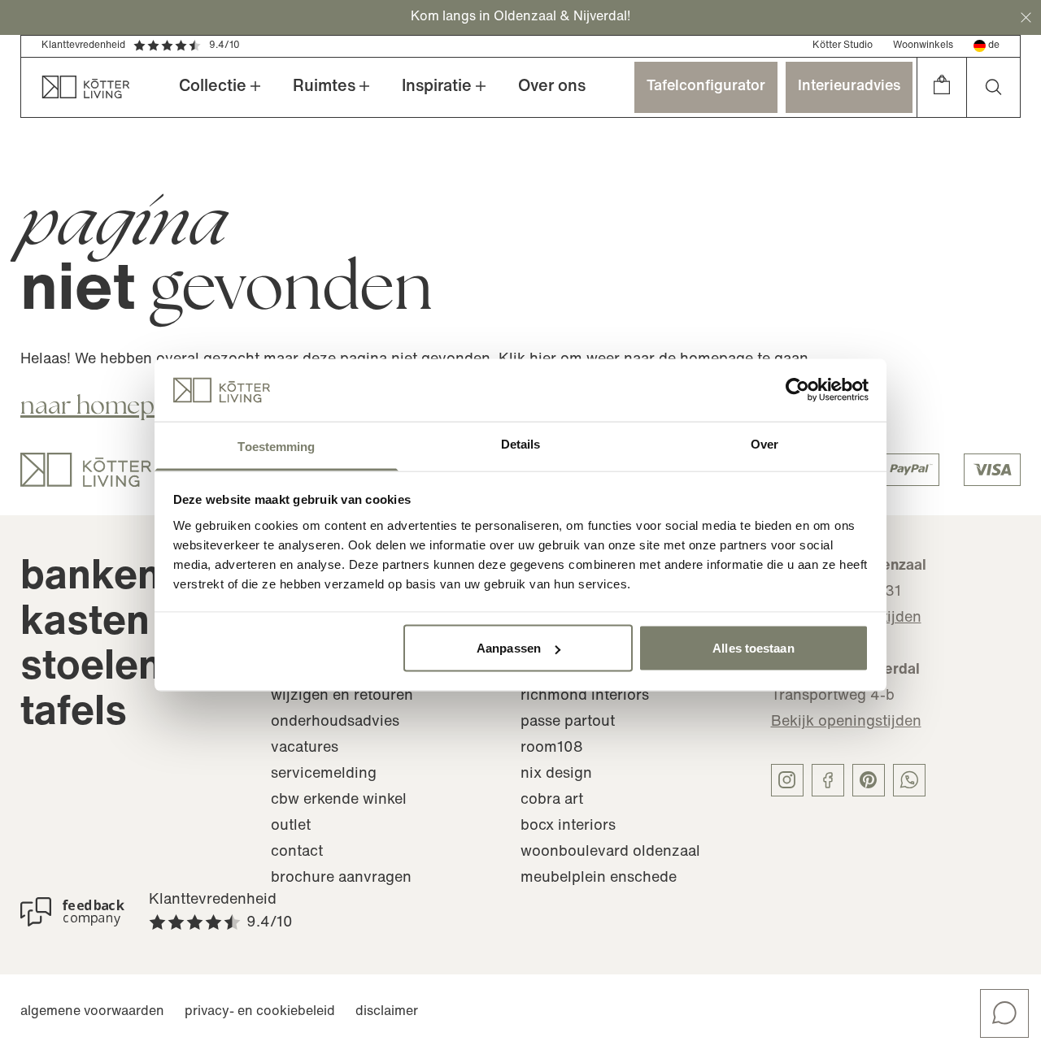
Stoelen (91, 668)
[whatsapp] (909, 780)
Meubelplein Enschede (598, 878)
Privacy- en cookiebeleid (260, 1011)
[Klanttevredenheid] (72, 911)
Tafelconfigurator (706, 87)
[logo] (85, 470)
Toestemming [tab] (276, 446)
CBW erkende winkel (339, 800)
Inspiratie (437, 87)
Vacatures (304, 748)
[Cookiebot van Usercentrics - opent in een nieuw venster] (797, 390)
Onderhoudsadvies (335, 722)
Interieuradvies (849, 87)
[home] (75, 87)
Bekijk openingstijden (846, 722)
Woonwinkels (923, 45)
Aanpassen (509, 648)
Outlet (291, 826)
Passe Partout (567, 722)
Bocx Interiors (568, 826)
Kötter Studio (842, 45)
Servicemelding (324, 774)
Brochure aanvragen (341, 878)
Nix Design (556, 774)
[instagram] (787, 780)
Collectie (212, 87)
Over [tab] (764, 443)
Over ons (552, 87)
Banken (90, 578)
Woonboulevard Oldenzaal (610, 852)
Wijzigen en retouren (342, 696)
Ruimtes (324, 87)
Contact (297, 852)
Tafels (73, 714)
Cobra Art (551, 800)
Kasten (85, 623)
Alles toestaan (753, 648)
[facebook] (828, 780)
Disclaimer (386, 1011)
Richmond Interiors (584, 696)
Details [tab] (521, 443)
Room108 (551, 748)
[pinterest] (868, 780)
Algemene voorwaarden (92, 1011)
